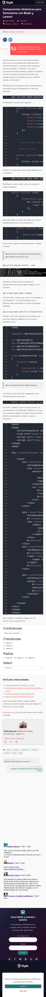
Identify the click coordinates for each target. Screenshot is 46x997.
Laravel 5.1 (8, 24)
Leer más (23, 991)
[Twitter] (9, 959)
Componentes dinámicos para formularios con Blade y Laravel (22, 13)
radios (14, 753)
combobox (9, 750)
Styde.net (8, 2)
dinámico (16, 750)
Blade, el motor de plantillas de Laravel (19, 696)
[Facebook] (15, 959)
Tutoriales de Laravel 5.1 (16, 32)
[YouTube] (20, 959)
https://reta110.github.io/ (14, 738)
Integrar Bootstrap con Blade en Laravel (20, 685)
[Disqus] (23, 807)
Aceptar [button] (23, 986)
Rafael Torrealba (25, 731)
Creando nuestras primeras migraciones (19, 694)
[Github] (36, 959)
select (20, 753)
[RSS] (31, 959)
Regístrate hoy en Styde (11, 712)
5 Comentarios (27, 24)
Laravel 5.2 (15, 24)
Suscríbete (22, 953)
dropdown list (25, 750)
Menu (39, 2)
